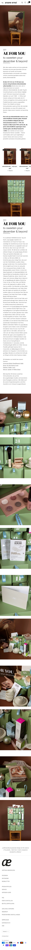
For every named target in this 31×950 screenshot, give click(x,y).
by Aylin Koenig (18, 252)
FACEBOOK (5, 875)
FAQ (3, 897)
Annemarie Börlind (19, 272)
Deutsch (5, 931)
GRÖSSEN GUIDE (6, 892)
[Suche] (22, 2)
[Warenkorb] (28, 2)
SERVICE (4, 889)
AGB (3, 925)
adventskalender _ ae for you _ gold (10, 167)
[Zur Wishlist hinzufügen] (16, 150)
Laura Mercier (24, 324)
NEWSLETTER (6, 881)
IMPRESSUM (5, 920)
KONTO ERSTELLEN (7, 900)
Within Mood (15, 349)
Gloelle (17, 339)
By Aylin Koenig (11, 365)
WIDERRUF (5, 911)
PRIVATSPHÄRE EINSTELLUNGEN (11, 914)
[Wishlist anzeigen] (25, 2)
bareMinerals (10, 280)
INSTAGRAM (5, 878)
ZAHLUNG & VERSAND (8, 908)
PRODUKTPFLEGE (6, 886)
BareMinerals (16, 363)
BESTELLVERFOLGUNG (8, 903)
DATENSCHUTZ (6, 923)
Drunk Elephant (16, 306)
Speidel (12, 240)
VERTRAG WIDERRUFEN (8, 870)
